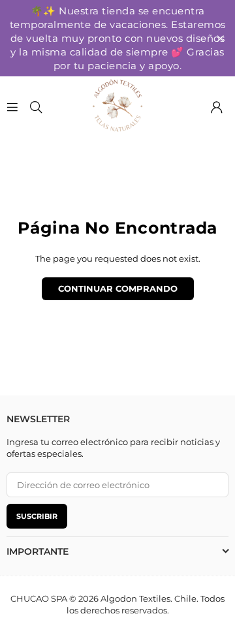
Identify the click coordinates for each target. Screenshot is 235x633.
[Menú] (12, 105)
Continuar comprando (118, 288)
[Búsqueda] (36, 105)
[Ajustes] (216, 105)
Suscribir (36, 516)
